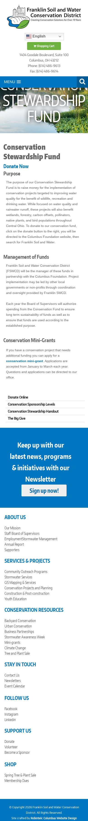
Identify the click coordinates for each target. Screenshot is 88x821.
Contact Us (12, 675)
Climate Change (15, 648)
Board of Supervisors (25, 533)
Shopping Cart (45, 46)
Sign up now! (44, 490)
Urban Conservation (18, 626)
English (39, 36)
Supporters (12, 549)
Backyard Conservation (20, 620)
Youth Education (16, 599)
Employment (13, 539)
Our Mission (13, 528)
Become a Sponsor (17, 752)
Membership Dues (17, 780)
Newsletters (13, 680)
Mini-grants (12, 642)
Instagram (11, 714)
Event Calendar (15, 686)
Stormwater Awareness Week (25, 637)
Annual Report (14, 544)
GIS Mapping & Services (20, 582)
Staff (8, 533)
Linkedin (10, 719)
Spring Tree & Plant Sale (20, 775)
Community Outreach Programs (26, 571)
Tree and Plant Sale (17, 653)
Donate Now (16, 166)
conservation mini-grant (24, 361)
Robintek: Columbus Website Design (54, 818)
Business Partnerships (19, 631)
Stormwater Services (18, 577)
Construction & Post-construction (27, 593)
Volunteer (11, 747)
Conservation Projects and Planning (29, 588)
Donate (9, 741)
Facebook (11, 709)
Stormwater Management (39, 539)
